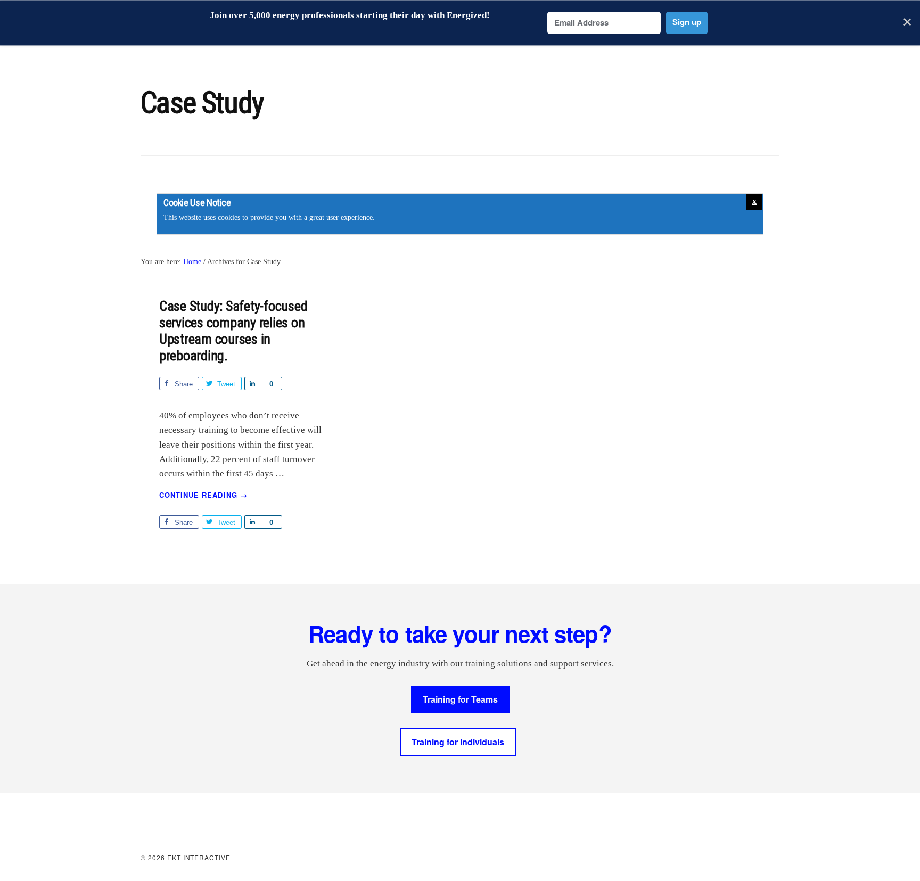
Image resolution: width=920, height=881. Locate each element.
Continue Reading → (203, 495)
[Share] (252, 383)
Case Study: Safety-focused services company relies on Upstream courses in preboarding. (233, 331)
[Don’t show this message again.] (754, 202)
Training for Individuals (458, 742)
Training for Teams (460, 699)
